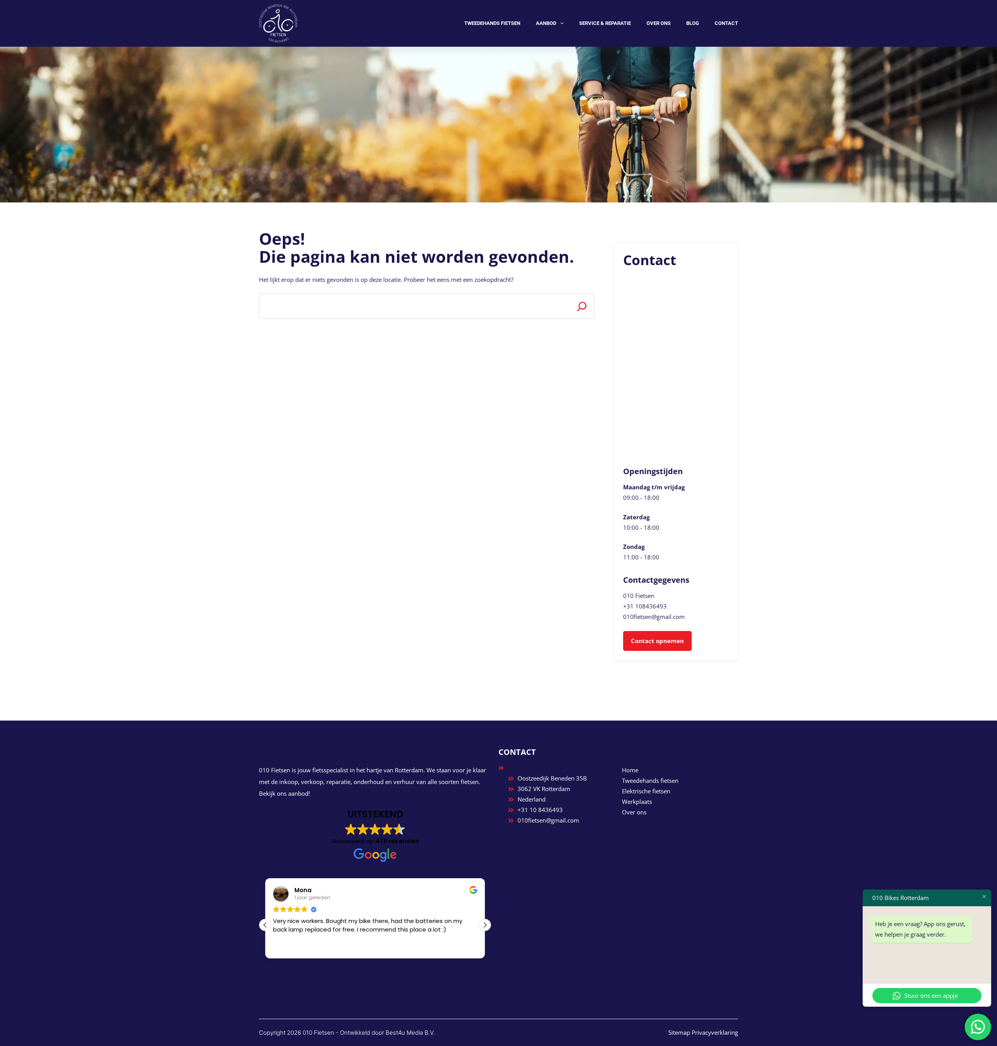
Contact (726, 23)
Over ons (658, 23)
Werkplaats (637, 801)
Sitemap (679, 1032)
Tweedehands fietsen (492, 23)
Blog (692, 23)
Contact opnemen (657, 641)
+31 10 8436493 (540, 810)
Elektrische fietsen (646, 791)
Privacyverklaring (715, 1032)
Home (630, 770)
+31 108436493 (645, 606)
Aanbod (546, 23)
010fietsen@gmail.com (654, 617)
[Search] (581, 306)
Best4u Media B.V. (410, 1032)
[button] (485, 925)
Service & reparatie (605, 23)
